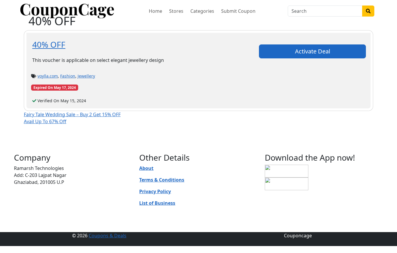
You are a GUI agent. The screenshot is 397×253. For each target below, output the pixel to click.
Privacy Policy (155, 191)
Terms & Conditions (161, 180)
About (146, 168)
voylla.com (47, 76)
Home (155, 11)
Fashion (67, 76)
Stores (176, 11)
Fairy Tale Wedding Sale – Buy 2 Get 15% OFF (72, 114)
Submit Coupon (238, 11)
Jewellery (86, 76)
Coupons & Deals (107, 235)
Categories (202, 11)
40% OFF (48, 44)
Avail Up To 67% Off (45, 121)
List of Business (157, 203)
